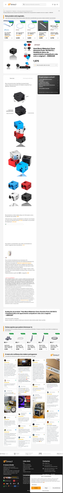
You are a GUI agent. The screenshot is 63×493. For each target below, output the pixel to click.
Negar (46, 487)
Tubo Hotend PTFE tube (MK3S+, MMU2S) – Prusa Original (42, 34)
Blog (24, 463)
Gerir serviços (34, 484)
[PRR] (11, 486)
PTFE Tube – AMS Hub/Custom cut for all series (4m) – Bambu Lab (54, 347)
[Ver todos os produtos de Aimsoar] (37, 44)
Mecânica (14, 11)
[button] (13, 51)
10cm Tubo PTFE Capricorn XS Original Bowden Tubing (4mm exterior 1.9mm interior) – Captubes (8, 35)
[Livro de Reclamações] (16, 480)
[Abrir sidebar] (5, 4)
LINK (18, 216)
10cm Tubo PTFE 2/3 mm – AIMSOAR (20, 33)
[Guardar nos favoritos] (59, 11)
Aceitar (36, 487)
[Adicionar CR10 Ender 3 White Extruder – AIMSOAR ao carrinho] (58, 29)
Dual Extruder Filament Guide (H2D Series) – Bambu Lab (8, 346)
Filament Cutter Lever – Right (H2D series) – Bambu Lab (31, 346)
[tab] (12, 78)
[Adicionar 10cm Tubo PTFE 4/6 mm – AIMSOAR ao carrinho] (35, 29)
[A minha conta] (57, 4)
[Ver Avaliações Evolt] (31, 404)
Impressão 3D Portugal (24, 300)
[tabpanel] (20, 193)
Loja (4, 11)
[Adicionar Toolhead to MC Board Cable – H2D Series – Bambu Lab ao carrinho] (23, 342)
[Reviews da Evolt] (11, 477)
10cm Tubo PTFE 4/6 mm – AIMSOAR (31, 33)
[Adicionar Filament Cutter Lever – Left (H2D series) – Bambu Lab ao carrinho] (46, 342)
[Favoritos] (52, 4)
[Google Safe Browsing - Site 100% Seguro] (7, 480)
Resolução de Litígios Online (28, 468)
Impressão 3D (8, 11)
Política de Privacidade (27, 466)
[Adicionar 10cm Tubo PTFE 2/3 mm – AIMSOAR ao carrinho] (23, 29)
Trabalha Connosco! (27, 471)
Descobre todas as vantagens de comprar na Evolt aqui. (48, 92)
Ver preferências (56, 487)
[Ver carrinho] (55, 4)
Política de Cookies (45, 490)
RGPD (24, 470)
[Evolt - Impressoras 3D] (12, 4)
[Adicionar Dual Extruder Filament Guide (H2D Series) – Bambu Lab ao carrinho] (12, 342)
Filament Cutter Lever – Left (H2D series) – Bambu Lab (43, 346)
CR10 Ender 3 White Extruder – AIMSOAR (54, 33)
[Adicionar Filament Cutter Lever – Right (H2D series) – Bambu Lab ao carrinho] (35, 342)
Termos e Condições (27, 464)
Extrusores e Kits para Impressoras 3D (24, 11)
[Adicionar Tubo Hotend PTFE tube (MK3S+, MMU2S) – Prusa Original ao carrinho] (46, 29)
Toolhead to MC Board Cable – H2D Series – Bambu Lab (19, 346)
